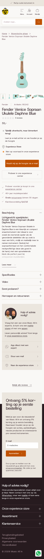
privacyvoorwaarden (14, 468)
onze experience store (17, 336)
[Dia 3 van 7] (15, 96)
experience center (13, 189)
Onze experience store (15, 508)
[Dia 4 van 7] (22, 96)
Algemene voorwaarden (14, 541)
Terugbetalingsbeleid (13, 534)
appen (24, 328)
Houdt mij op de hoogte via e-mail (22, 163)
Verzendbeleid (9, 544)
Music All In (16, 551)
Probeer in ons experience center (20, 174)
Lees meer (6, 264)
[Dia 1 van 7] (3, 96)
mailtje (25, 495)
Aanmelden (14, 453)
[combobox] (18, 22)
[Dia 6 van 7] (34, 96)
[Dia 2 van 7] (9, 96)
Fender (5, 104)
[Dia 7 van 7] (41, 96)
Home (4, 33)
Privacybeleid (9, 538)
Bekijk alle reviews (20, 385)
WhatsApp (7, 495)
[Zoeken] (38, 22)
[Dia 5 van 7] (28, 96)
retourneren (16, 197)
